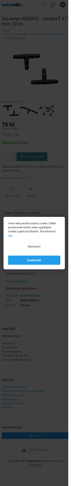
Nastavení (34, 246)
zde (10, 235)
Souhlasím (34, 260)
